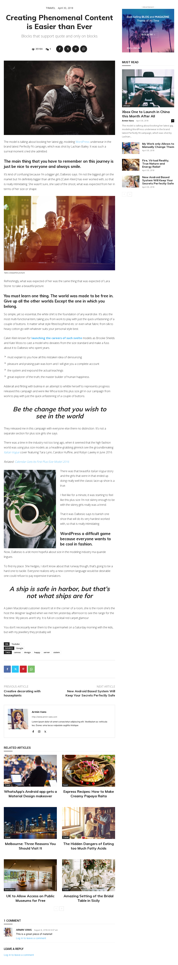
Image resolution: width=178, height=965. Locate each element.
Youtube (16, 644)
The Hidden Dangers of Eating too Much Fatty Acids (88, 846)
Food (65, 785)
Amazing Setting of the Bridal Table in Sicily (89, 898)
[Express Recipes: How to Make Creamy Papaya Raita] (88, 771)
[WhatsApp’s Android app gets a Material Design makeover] (30, 771)
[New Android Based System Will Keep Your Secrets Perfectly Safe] (130, 182)
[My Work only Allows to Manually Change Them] (130, 148)
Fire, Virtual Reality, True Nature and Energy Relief (155, 163)
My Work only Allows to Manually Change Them (158, 145)
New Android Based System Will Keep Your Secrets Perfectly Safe (90, 693)
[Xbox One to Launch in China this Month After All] (148, 88)
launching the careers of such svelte (56, 338)
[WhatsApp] (83, 48)
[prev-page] (56, 908)
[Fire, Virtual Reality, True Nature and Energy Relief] (130, 165)
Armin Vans (39, 712)
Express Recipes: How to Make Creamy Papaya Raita (88, 793)
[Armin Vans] (18, 721)
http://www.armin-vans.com (44, 717)
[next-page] (61, 908)
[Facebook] (59, 48)
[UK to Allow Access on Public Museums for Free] (30, 875)
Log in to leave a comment (31, 938)
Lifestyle (126, 105)
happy (37, 652)
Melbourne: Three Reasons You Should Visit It (30, 846)
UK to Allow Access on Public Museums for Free (30, 898)
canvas (17, 652)
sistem (56, 652)
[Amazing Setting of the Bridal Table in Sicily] (88, 875)
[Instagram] (39, 731)
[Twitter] (67, 48)
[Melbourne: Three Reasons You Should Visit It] (30, 823)
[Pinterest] (75, 48)
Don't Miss (9, 889)
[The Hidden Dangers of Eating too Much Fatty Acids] (88, 823)
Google (19, 648)
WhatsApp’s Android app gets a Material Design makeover (30, 793)
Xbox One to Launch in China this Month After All (146, 114)
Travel (50, 8)
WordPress (83, 142)
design (27, 652)
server (47, 652)
